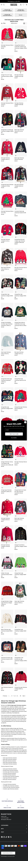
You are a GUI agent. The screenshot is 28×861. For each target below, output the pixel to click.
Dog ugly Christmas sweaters (9, 773)
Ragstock (5, 856)
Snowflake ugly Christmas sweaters (11, 785)
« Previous (5, 695)
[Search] (4, 4)
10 (17, 695)
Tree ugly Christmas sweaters (9, 784)
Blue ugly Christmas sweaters (9, 760)
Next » (24, 695)
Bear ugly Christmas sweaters (9, 779)
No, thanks (14, 437)
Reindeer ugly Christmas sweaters (10, 770)
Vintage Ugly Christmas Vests (20, 10)
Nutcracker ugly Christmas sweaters (11, 776)
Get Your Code (14, 434)
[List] (26, 23)
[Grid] (24, 23)
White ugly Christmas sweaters (10, 762)
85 (20, 695)
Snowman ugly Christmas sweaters (10, 771)
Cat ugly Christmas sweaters (9, 774)
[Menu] (1, 4)
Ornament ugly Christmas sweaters (10, 788)
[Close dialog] (25, 422)
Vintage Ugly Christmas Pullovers (7, 15)
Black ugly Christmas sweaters (10, 759)
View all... (21, 15)
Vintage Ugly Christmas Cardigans (7, 10)
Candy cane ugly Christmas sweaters (11, 787)
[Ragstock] (13, 5)
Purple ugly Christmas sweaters (10, 763)
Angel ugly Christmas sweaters (10, 777)
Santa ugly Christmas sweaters (10, 768)
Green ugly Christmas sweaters (10, 757)
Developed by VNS (11, 856)
